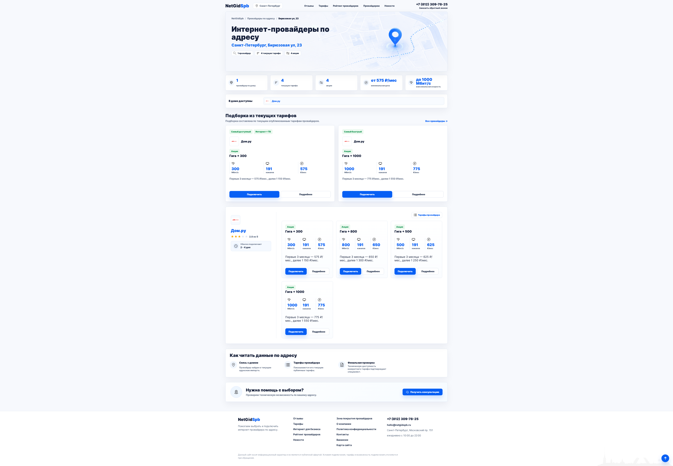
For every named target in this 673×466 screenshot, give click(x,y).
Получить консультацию (424, 392)
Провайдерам (371, 5)
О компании (343, 423)
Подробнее (305, 194)
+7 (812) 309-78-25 (403, 419)
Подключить (254, 194)
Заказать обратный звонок (433, 8)
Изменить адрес (248, 62)
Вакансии (342, 439)
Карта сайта (344, 445)
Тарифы (323, 5)
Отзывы (309, 5)
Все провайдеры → (436, 121)
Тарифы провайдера (429, 215)
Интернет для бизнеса (306, 429)
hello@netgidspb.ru (399, 424)
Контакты (342, 434)
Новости (390, 5)
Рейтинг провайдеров (345, 5)
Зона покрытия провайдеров (354, 418)
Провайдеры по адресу (261, 18)
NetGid (237, 6)
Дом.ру (276, 101)
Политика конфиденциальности (356, 429)
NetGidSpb (238, 18)
